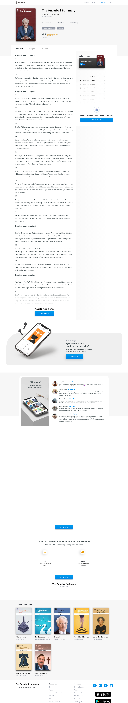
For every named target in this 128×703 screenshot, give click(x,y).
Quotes (45, 49)
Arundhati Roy (97, 639)
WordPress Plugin (80, 696)
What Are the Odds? (41, 673)
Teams (76, 690)
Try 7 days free (44, 313)
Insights (32, 49)
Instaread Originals (54, 702)
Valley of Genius (21, 637)
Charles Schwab (59, 639)
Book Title (19, 9)
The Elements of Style (42, 637)
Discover (86, 2)
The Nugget (78, 702)
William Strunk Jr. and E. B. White (45, 639)
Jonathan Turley (21, 675)
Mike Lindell (39, 675)
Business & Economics (56, 693)
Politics (51, 699)
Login (110, 2)
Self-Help (52, 696)
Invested (57, 637)
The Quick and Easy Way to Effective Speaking (88, 637)
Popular (51, 690)
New (50, 687)
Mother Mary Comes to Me (101, 637)
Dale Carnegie (78, 639)
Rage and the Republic (23, 673)
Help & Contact (79, 687)
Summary (18, 48)
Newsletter (77, 699)
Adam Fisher (20, 639)
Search (93, 2)
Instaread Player (79, 693)
